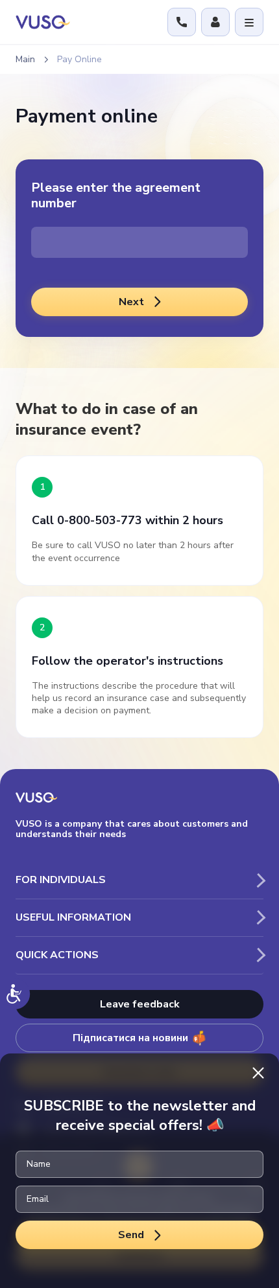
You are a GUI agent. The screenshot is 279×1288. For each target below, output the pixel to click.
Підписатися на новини (130, 1038)
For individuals (61, 880)
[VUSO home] (43, 22)
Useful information (73, 917)
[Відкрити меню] (249, 22)
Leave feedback (140, 1004)
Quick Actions (57, 955)
